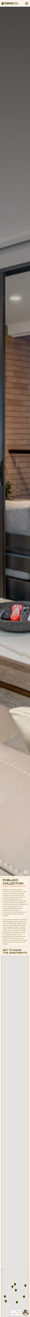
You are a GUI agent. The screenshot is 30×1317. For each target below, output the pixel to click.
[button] (27, 3)
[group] (24, 1297)
